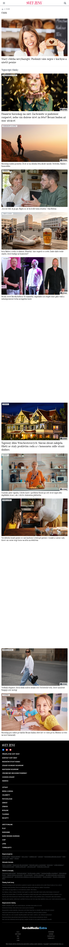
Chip (4, 840)
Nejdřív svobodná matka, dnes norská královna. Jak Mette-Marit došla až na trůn (22, 905)
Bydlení (5, 810)
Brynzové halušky (28, 875)
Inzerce (5, 781)
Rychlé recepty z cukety (34, 873)
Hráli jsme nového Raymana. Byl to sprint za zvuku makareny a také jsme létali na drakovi (24, 912)
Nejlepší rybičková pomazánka (14, 875)
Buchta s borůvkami (39, 875)
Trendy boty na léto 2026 (43, 866)
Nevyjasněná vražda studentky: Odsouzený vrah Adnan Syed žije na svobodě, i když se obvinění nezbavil (28, 910)
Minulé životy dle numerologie (20, 865)
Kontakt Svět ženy (9, 758)
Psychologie (7, 799)
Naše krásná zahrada (11, 836)
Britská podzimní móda (8, 866)
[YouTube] (10, 750)
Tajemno (5, 814)
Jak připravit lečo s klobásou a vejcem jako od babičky (27, 877)
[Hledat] (65, 3)
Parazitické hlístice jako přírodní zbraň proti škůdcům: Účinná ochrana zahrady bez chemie (24, 917)
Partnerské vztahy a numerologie (37, 865)
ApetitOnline (7, 824)
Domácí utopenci (47, 877)
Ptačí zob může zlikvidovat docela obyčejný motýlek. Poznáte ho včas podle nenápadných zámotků (27, 919)
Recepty (5, 818)
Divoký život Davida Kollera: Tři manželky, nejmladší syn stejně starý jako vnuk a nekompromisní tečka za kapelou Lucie (32, 894)
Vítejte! (11, 858)
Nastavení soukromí (10, 769)
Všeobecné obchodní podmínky (14, 773)
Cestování (40, 856)
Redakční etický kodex (11, 762)
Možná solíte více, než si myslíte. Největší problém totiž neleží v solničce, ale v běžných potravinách (27, 914)
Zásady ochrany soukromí (12, 765)
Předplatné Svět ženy (11, 754)
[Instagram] (7, 750)
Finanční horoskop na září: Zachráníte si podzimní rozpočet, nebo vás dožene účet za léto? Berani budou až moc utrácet (32, 885)
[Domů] (34, 3)
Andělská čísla (32, 856)
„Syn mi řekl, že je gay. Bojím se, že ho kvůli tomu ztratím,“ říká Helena (19, 889)
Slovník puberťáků (15, 856)
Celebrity (6, 795)
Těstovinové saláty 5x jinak (8, 873)
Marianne (6, 832)
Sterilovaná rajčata (21, 873)
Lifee (4, 844)
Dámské (51, 934)
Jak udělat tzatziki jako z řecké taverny (55, 875)
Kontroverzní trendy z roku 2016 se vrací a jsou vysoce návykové (18, 908)
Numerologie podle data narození (52, 856)
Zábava (5, 806)
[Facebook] (3, 750)
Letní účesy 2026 (31, 866)
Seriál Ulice (50, 865)
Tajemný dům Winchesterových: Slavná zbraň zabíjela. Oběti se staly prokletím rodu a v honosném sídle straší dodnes (31, 896)
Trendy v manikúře (6, 865)
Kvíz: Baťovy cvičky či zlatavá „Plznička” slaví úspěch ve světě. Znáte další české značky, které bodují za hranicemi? (30, 892)
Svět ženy (18, 934)
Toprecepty (7, 847)
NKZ (18, 936)
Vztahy (5, 787)
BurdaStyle (51, 936)
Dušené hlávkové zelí (8, 877)
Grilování (16, 858)
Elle (4, 828)
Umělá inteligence (58, 865)
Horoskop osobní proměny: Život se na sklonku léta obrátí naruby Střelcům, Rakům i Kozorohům (26, 887)
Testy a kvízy (24, 856)
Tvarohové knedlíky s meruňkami (49, 873)
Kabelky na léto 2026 (20, 866)
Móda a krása (7, 791)
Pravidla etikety (6, 856)
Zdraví (4, 803)
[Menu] (4, 3)
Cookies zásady (8, 777)
